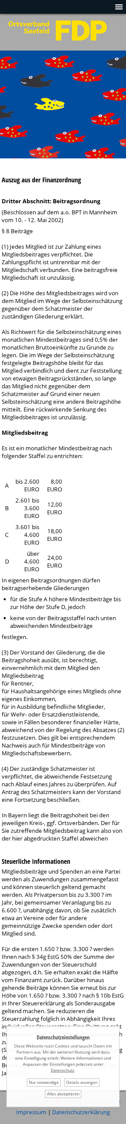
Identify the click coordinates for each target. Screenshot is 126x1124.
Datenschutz (62, 1070)
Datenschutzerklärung (81, 1112)
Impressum (31, 1112)
